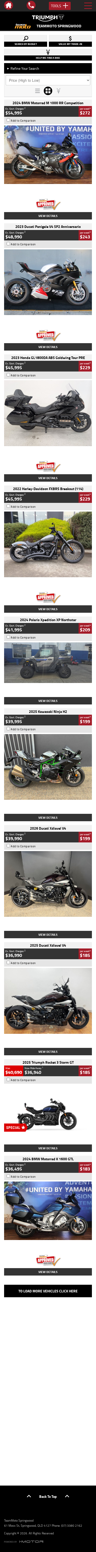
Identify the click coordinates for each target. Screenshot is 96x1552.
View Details (48, 215)
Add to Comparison (23, 121)
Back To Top (48, 1496)
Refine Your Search (23, 68)
